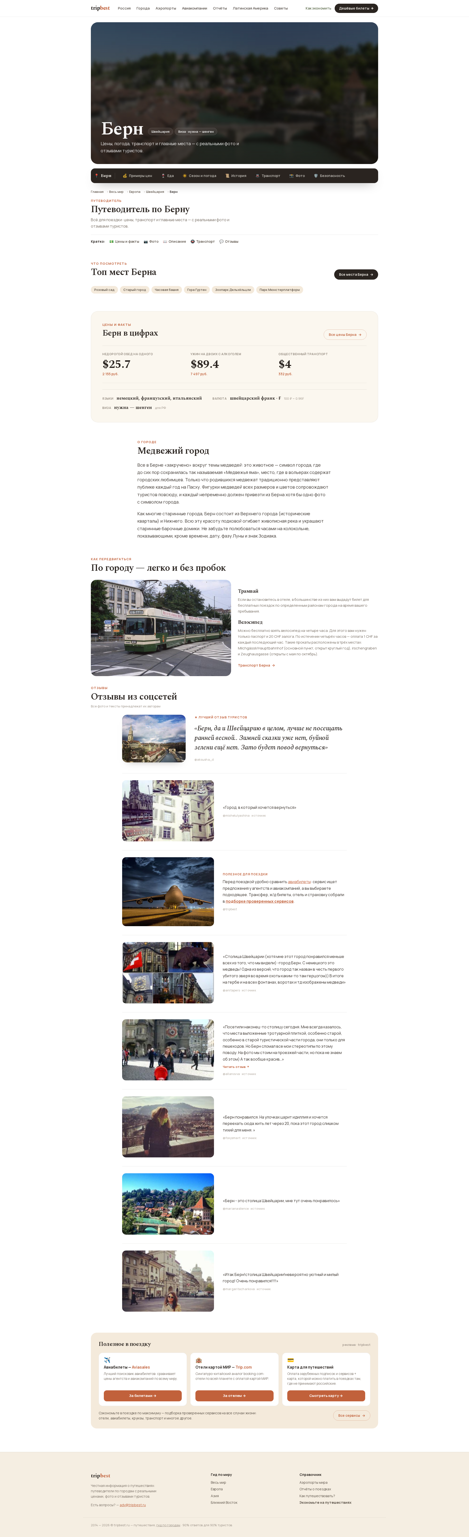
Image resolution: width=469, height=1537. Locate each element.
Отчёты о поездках (315, 1489)
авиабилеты (299, 881)
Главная (97, 191)
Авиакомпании (194, 8)
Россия (124, 8)
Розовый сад (104, 289)
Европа (134, 191)
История (235, 175)
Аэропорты (166, 8)
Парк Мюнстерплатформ (280, 289)
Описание (174, 241)
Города (143, 8)
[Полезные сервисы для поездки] (168, 891)
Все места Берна (356, 274)
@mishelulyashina (236, 815)
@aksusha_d (204, 760)
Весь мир (116, 191)
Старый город (134, 289)
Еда (167, 175)
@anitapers (231, 990)
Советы (281, 8)
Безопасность (329, 175)
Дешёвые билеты (356, 8)
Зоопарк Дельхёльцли (233, 289)
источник (259, 815)
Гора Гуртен (196, 289)
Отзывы (228, 241)
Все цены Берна (345, 334)
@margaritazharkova (239, 1289)
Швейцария (155, 191)
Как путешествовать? (317, 1496)
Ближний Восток (224, 1502)
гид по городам (168, 1525)
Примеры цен (137, 175)
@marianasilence (236, 1209)
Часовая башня (167, 289)
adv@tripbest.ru (133, 1505)
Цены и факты (124, 241)
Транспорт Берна (256, 665)
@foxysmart (231, 1138)
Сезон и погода (199, 175)
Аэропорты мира (313, 1482)
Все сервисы (351, 1415)
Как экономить (318, 8)
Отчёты (220, 8)
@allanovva (231, 1074)
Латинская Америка (250, 8)
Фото (297, 175)
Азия (215, 1496)
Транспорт (267, 175)
